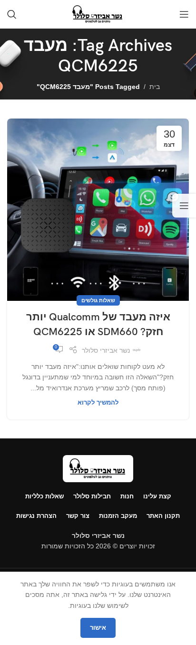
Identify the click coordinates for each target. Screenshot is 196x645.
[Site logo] (98, 14)
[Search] (11, 14)
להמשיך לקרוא (98, 402)
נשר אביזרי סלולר (106, 350)
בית (154, 86)
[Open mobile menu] (184, 14)
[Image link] (98, 468)
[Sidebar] (184, 206)
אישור (98, 627)
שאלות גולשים (98, 300)
